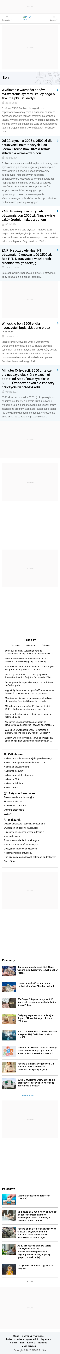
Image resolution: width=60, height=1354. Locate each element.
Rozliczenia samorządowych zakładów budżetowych (30, 857)
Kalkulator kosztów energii (17, 767)
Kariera (13, 1342)
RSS (22, 1342)
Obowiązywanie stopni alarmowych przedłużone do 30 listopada (29, 684)
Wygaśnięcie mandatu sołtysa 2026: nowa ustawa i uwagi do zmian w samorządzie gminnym (29, 691)
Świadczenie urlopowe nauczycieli (21, 828)
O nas (16, 1336)
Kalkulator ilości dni (13, 783)
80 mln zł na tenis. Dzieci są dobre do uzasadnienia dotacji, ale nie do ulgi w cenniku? (28, 652)
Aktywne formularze (22, 793)
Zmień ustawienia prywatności (22, 1339)
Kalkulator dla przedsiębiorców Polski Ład (24, 762)
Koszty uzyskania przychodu (18, 853)
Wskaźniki (14, 820)
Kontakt (31, 1342)
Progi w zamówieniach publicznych (21, 840)
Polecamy (8, 1189)
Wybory (7, 814)
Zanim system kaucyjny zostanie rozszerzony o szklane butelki (28, 715)
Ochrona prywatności (33, 1336)
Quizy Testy (9, 861)
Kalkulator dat (11, 787)
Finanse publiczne (13, 801)
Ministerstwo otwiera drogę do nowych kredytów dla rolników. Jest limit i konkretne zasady (28, 699)
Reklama (42, 1342)
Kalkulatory (15, 754)
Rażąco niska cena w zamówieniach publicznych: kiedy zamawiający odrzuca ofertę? (29, 668)
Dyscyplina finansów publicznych (20, 849)
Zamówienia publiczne (15, 805)
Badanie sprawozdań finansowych (21, 844)
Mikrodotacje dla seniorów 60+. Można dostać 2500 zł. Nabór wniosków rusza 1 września (27, 707)
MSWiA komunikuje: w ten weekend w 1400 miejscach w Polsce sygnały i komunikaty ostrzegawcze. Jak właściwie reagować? (26, 660)
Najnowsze (30, 645)
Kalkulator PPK (11, 779)
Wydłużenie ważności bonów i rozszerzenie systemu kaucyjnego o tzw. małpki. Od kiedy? (27, 731)
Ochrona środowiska (14, 810)
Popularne (15, 645)
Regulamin (45, 1339)
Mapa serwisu (28, 1346)
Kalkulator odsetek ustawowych (19, 775)
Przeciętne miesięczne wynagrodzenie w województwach (24, 834)
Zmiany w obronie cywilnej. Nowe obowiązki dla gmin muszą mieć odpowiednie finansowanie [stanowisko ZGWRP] (29, 739)
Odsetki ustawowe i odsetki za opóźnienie (24, 824)
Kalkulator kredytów (13, 771)
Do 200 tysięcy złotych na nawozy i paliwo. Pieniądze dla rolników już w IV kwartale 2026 (28, 676)
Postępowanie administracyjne (19, 797)
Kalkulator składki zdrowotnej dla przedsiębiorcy (28, 758)
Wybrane (46, 645)
